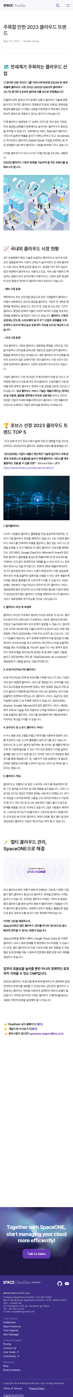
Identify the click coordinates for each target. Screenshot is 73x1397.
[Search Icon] (58, 5)
